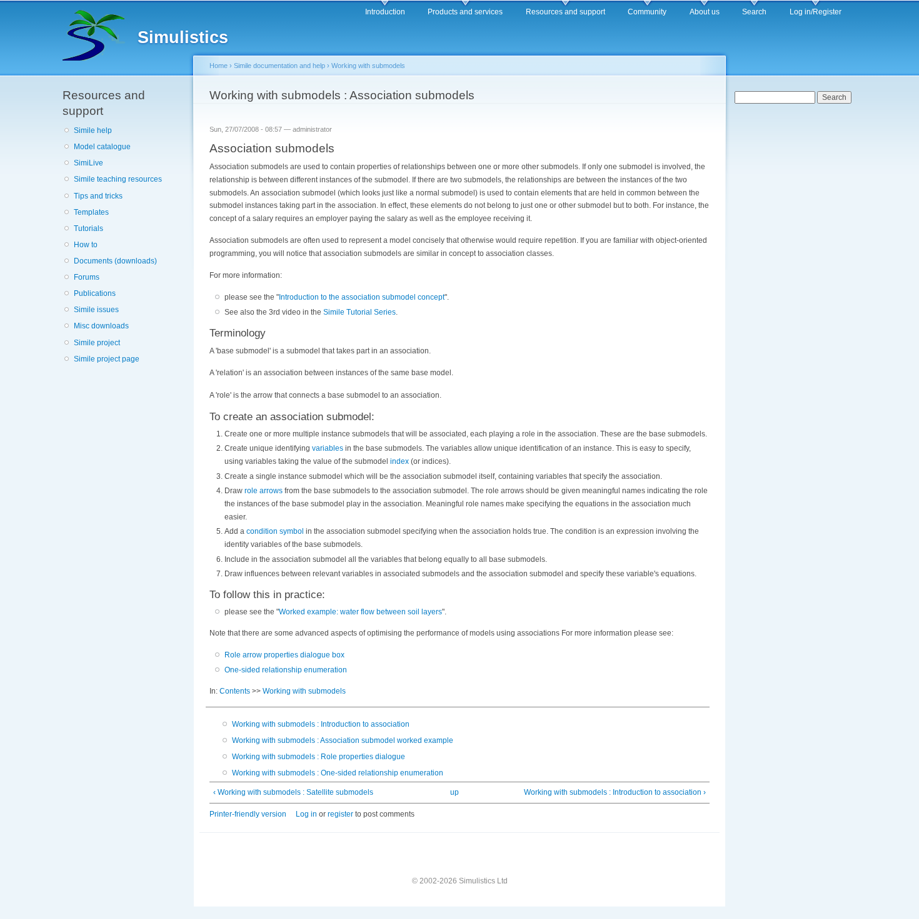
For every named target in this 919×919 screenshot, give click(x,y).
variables (327, 448)
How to (86, 244)
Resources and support (565, 11)
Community (647, 11)
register (340, 814)
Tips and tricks (98, 196)
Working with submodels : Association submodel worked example (342, 740)
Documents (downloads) (115, 261)
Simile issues (96, 309)
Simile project (97, 342)
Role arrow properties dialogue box (284, 655)
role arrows (263, 490)
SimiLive (88, 163)
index (399, 461)
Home (218, 65)
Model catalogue (102, 146)
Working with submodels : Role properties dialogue (318, 756)
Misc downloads (101, 326)
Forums (86, 277)
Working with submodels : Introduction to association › (615, 792)
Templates (91, 212)
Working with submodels (368, 65)
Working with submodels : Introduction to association (320, 724)
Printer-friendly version (247, 814)
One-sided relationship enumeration (285, 670)
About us (705, 11)
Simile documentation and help (279, 65)
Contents (234, 691)
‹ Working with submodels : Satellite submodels (293, 792)
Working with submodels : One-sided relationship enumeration (337, 773)
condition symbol (275, 531)
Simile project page (106, 359)
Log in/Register (815, 11)
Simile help (93, 130)
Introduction (385, 11)
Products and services (465, 11)
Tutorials (88, 228)
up (454, 792)
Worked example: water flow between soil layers (360, 611)
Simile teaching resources (118, 179)
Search (754, 11)
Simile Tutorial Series (359, 312)
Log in (306, 814)
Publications (95, 293)
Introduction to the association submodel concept (361, 297)
